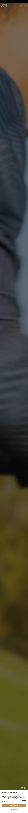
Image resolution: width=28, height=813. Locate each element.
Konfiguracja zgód (14, 809)
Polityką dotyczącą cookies (12, 796)
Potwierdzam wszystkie (14, 805)
